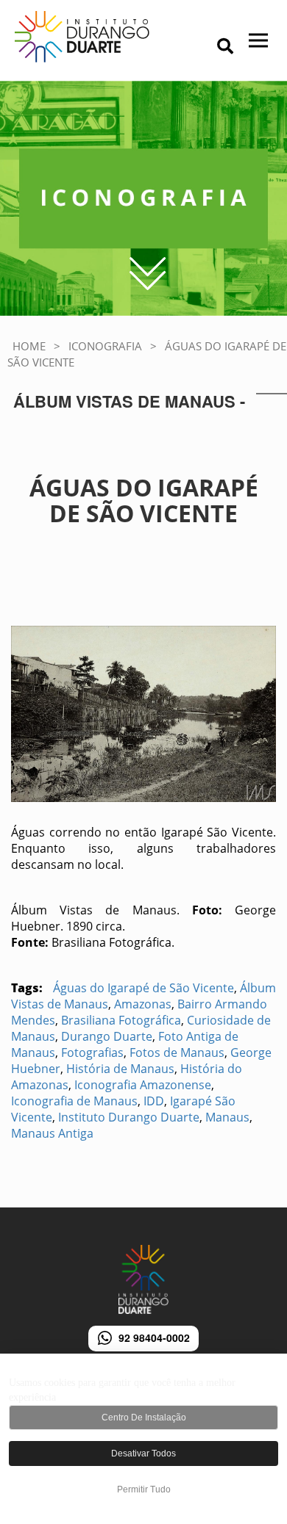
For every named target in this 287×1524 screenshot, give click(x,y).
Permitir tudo (144, 1489)
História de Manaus (120, 1069)
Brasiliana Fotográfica (121, 1020)
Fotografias (92, 1052)
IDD (154, 1101)
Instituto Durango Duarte (128, 1117)
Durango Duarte (106, 1036)
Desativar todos (143, 1453)
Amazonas (142, 1004)
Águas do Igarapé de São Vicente (143, 988)
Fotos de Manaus (177, 1052)
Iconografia (105, 346)
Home (29, 346)
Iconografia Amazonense (142, 1085)
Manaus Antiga (52, 1133)
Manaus (227, 1117)
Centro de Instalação (144, 1417)
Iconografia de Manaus (74, 1101)
